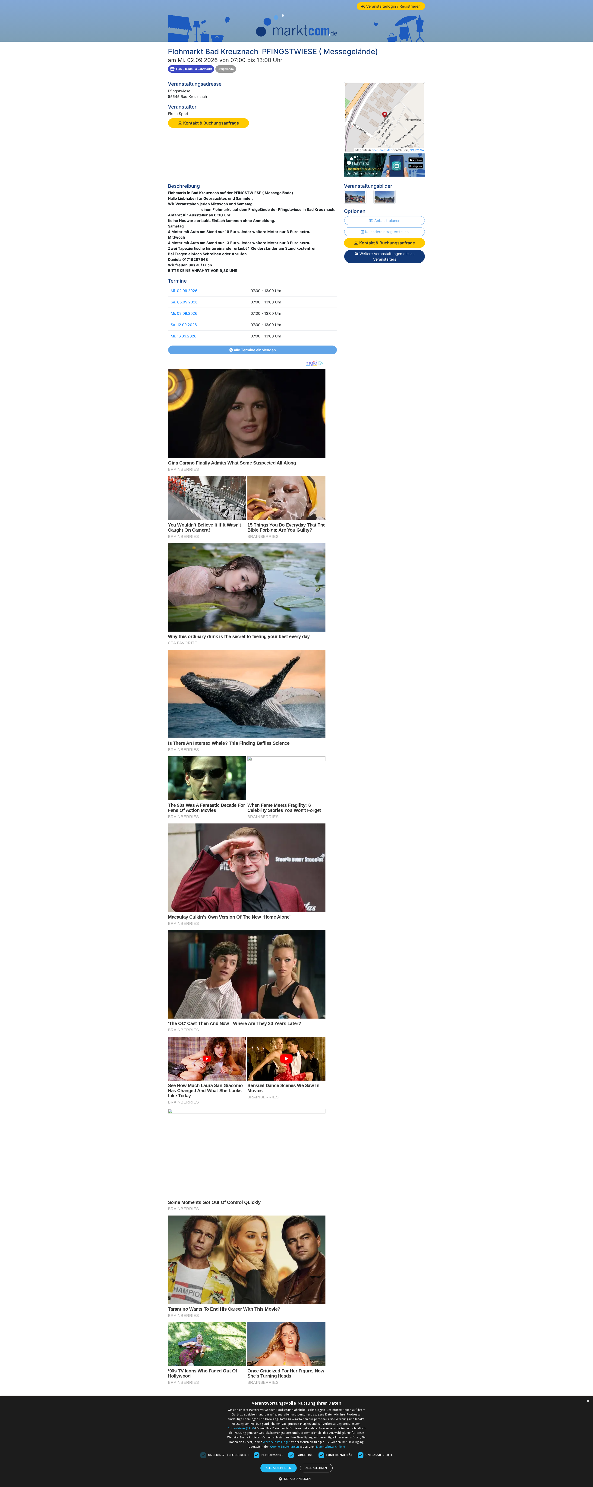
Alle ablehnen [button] (316, 1468)
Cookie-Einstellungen (284, 1447)
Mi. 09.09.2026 (184, 313)
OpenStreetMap (382, 150)
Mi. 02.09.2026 (184, 290)
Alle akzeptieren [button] (278, 1468)
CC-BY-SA (417, 150)
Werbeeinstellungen (276, 1442)
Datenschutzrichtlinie (330, 1447)
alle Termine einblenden (254, 350)
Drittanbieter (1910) (241, 1428)
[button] (296, 1478)
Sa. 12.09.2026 (184, 324)
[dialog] (296, 1441)
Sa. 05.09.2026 (184, 302)
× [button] (588, 1401)
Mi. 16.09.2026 (183, 336)
